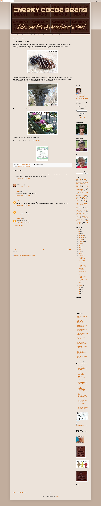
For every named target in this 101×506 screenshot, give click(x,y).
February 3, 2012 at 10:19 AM (23, 195)
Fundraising (80, 401)
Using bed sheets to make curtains (82, 326)
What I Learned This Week (82, 213)
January (81, 285)
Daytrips (19, 166)
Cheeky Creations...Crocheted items (58, 34)
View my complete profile (82, 98)
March (80, 253)
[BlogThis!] (38, 164)
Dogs (77, 185)
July (80, 245)
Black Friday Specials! (82, 408)
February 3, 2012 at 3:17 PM (23, 205)
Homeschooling (79, 189)
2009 (79, 291)
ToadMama (19, 218)
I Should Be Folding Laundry (39, 140)
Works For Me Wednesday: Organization (80, 321)
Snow (85, 206)
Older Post (68, 249)
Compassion (78, 182)
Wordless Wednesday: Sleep (82, 276)
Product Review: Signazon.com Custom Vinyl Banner (82, 342)
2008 (79, 293)
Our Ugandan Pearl (82, 400)
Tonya (18, 200)
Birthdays (85, 179)
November (81, 237)
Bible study (78, 179)
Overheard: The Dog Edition (82, 261)
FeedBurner (82, 117)
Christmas (82, 180)
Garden (86, 186)
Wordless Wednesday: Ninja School (82, 265)
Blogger (57, 496)
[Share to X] (40, 164)
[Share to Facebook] (41, 164)
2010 (79, 289)
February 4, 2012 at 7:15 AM (23, 222)
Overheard (85, 195)
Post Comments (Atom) (25, 251)
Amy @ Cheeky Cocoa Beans (81, 95)
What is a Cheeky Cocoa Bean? (24, 34)
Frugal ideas (79, 186)
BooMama (80, 371)
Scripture (78, 206)
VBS (79, 211)
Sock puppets (79, 207)
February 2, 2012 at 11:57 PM (23, 186)
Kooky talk (85, 192)
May (80, 249)
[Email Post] (34, 164)
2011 (79, 287)
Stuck (79, 404)
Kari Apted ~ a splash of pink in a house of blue (82, 381)
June (80, 247)
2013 (79, 231)
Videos (83, 211)
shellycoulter (19, 183)
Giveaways (81, 188)
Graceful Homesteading (81, 377)
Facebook (84, 185)
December (81, 235)
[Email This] (37, 164)
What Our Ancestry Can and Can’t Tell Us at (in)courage (82, 397)
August (80, 243)
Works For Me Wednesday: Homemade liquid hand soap (81, 351)
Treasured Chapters (82, 403)
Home (13, 34)
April (80, 251)
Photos (22, 166)
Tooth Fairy (78, 210)
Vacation (86, 210)
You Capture (27, 166)
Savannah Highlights (81, 269)
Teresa (18, 191)
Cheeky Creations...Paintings (41, 34)
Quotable (78, 198)
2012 (79, 233)
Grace (80, 282)
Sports (85, 207)
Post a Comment (19, 225)
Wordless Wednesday (82, 218)
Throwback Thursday (81, 209)
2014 (79, 229)
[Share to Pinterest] (42, 164)
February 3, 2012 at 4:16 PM (23, 214)
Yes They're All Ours (83, 407)
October (81, 239)
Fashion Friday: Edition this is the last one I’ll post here (82, 368)
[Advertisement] (42, 237)
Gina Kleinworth (20, 210)
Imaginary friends (80, 190)
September (81, 241)
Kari (17, 173)
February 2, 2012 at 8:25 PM (23, 178)
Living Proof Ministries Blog (81, 387)
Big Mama (80, 365)
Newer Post (16, 249)
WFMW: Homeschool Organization (82, 330)
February (81, 255)
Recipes (77, 203)
